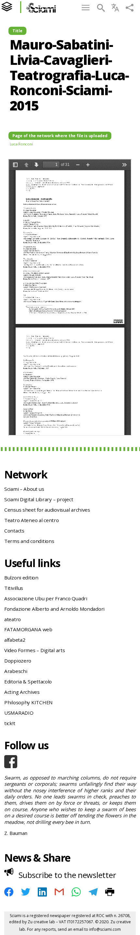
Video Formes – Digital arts (34, 650)
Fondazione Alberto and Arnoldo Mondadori (54, 609)
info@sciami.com (105, 929)
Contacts (14, 530)
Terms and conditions (29, 541)
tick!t (9, 723)
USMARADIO (19, 712)
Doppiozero (17, 660)
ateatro (12, 619)
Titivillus (13, 588)
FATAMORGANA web (28, 629)
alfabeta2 (14, 639)
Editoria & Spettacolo (28, 681)
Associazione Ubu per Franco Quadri (45, 598)
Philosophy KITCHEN (28, 702)
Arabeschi (15, 671)
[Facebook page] (70, 761)
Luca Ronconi (21, 143)
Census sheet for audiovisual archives (47, 509)
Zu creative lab (41, 922)
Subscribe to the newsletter (67, 874)
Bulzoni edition (21, 577)
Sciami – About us (24, 489)
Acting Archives (22, 692)
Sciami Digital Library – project (38, 499)
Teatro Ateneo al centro (31, 520)
